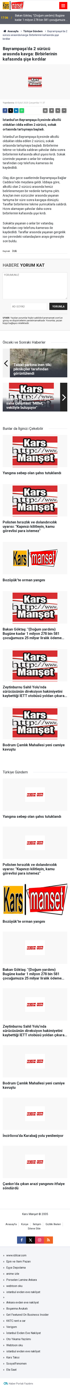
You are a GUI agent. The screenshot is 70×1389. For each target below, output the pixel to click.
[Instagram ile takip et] (39, 1240)
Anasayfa (12, 31)
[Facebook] (5, 110)
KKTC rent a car (15, 1321)
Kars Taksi (12, 1357)
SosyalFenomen (16, 1363)
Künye (24, 1224)
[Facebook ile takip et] (21, 1240)
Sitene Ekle (34, 1228)
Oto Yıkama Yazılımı (18, 1339)
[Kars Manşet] (13, 5)
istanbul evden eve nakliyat (23, 1292)
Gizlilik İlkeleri (53, 1224)
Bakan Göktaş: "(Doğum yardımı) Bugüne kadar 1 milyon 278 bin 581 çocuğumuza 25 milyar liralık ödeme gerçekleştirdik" (42, 18)
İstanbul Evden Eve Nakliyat (23, 1333)
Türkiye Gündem (33, 31)
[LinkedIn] (16, 110)
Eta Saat (11, 1369)
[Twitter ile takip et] (30, 1240)
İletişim (37, 1224)
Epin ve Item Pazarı (18, 1261)
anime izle (12, 1273)
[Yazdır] (45, 110)
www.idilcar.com (16, 1255)
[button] (51, 110)
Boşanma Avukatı (17, 1308)
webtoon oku (14, 1286)
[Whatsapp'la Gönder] (21, 110)
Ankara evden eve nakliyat (22, 1302)
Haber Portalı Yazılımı (21, 1383)
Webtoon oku (14, 1345)
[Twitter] (10, 110)
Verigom (11, 1327)
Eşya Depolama (16, 1267)
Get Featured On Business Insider (27, 1314)
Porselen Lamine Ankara (21, 1280)
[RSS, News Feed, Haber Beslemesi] (48, 1240)
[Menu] (63, 5)
